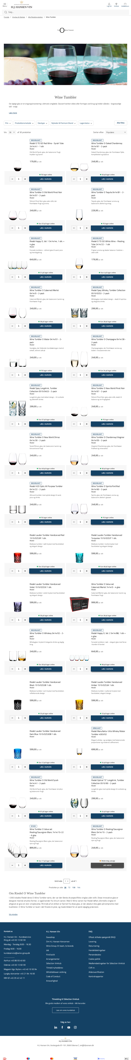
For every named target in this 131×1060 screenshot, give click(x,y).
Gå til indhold (7, 3)
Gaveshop (50, 937)
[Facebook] (62, 1027)
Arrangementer (53, 958)
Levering (92, 941)
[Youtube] (68, 1027)
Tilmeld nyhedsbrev (54, 967)
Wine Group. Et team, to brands (59, 945)
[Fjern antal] (12, 179)
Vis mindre (13, 914)
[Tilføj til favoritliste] (64, 140)
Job (47, 950)
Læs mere (13, 112)
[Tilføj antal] (25, 179)
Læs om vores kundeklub (65, 1010)
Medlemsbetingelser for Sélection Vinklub (107, 963)
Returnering (94, 945)
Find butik (50, 954)
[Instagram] (75, 1027)
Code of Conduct (53, 976)
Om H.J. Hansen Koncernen (58, 941)
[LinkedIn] (55, 1027)
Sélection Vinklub (53, 963)
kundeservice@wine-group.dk (17, 953)
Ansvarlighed (52, 980)
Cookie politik (95, 958)
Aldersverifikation (96, 972)
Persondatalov (95, 954)
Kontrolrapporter (96, 976)
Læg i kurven (45, 179)
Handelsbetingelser (97, 950)
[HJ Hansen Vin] (22, 5)
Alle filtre (120, 122)
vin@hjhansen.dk (87, 1045)
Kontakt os (8, 931)
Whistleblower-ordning (56, 972)
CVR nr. (92, 967)
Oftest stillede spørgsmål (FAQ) (102, 937)
